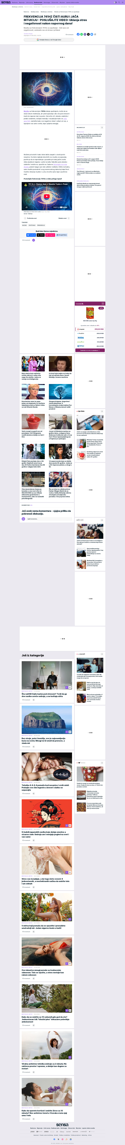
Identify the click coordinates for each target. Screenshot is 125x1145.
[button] (69, 34)
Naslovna (26, 11)
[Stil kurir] (57, 1132)
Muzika (24, 225)
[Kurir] (32, 1132)
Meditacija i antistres (46, 11)
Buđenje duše (35, 11)
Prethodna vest (32, 218)
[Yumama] (83, 1132)
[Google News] (70, 1139)
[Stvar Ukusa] (91, 1132)
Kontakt (56, 1135)
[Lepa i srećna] (68, 1132)
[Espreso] (46, 1132)
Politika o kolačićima (64, 1135)
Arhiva (89, 1135)
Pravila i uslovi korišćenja (46, 1135)
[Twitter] (58, 1139)
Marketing (84, 1135)
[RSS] (66, 1139)
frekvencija (41, 225)
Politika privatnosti (76, 1135)
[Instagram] (62, 1139)
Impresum (36, 1135)
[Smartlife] (75, 1132)
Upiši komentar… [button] (32, 519)
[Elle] (52, 1132)
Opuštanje (32, 225)
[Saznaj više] (102, 411)
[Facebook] (54, 1139)
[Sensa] (6, 2)
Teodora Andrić (28, 33)
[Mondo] (39, 1132)
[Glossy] (62, 1132)
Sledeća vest (63, 218)
